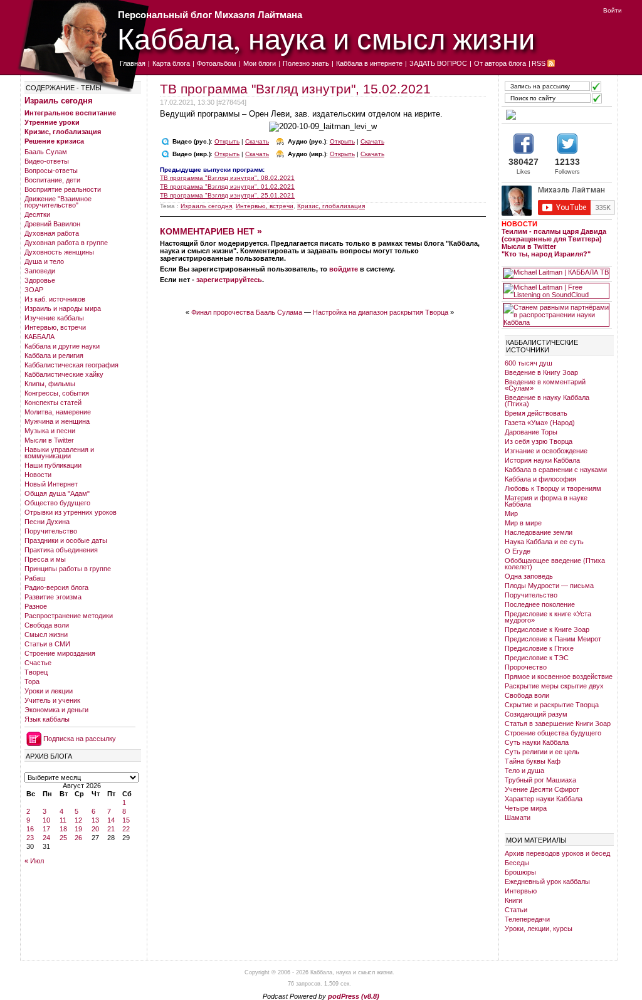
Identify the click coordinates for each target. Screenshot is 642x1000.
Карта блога (171, 63)
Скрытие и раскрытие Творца (552, 705)
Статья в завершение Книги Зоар (558, 723)
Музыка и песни (49, 430)
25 (63, 837)
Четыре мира (526, 808)
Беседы (517, 863)
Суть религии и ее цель (542, 752)
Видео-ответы (46, 161)
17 (46, 829)
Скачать (257, 141)
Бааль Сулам (45, 151)
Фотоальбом (216, 63)
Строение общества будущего (553, 733)
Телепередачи (527, 919)
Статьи (516, 910)
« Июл (34, 861)
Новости (37, 474)
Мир (511, 513)
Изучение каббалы (54, 318)
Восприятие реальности (62, 189)
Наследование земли (538, 532)
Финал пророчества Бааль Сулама (246, 312)
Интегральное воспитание (70, 113)
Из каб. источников (54, 299)
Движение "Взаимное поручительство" (58, 202)
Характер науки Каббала (543, 799)
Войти (612, 10)
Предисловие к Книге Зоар (547, 629)
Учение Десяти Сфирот (542, 789)
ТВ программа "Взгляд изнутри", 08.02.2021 (227, 177)
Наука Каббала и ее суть (544, 542)
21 (111, 829)
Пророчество (526, 667)
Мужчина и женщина (57, 421)
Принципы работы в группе (67, 568)
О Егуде (517, 551)
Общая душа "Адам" (57, 493)
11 (63, 820)
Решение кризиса (54, 141)
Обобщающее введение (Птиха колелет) (555, 563)
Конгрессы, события (56, 393)
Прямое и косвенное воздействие (559, 676)
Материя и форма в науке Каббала (546, 501)
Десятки (37, 214)
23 (30, 837)
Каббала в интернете (369, 63)
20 (95, 829)
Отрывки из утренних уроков (70, 512)
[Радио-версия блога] (556, 115)
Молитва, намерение (57, 412)
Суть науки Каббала (537, 742)
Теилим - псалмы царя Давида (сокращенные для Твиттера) (554, 235)
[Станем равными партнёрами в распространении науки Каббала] (556, 315)
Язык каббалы (47, 719)
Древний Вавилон (52, 224)
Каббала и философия (540, 479)
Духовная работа (51, 233)
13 (95, 820)
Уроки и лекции (48, 691)
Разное (35, 606)
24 (46, 837)
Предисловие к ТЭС (537, 658)
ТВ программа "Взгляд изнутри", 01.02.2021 (227, 186)
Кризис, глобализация (62, 131)
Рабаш (35, 578)
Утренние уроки (52, 122)
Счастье (37, 662)
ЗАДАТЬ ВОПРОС (438, 63)
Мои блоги (259, 63)
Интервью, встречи (55, 327)
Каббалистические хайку (63, 374)
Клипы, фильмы (49, 383)
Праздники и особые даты (65, 540)
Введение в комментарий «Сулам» (545, 385)
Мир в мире (523, 523)
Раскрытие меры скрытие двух (554, 686)
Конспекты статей (53, 402)
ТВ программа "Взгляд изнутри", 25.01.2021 (227, 195)
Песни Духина (47, 521)
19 (78, 829)
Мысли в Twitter (49, 440)
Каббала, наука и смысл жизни (326, 38)
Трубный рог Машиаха (540, 780)
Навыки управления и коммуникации (59, 453)
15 (126, 820)
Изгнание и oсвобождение (546, 451)
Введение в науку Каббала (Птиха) (547, 400)
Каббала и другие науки (62, 346)
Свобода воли (46, 625)
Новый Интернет (51, 484)
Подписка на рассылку (79, 738)
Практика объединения (61, 550)
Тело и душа (524, 770)
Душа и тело (44, 261)
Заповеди (39, 271)
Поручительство (50, 531)
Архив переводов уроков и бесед (557, 853)
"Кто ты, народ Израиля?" (546, 254)
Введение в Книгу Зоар (541, 372)
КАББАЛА (39, 336)
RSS (538, 63)
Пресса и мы (45, 559)
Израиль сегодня (58, 100)
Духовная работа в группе (66, 242)
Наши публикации (53, 465)
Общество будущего (57, 503)
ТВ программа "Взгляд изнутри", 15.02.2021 (295, 89)
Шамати (517, 817)
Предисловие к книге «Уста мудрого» (548, 617)
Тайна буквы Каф (532, 761)
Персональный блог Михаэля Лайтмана (210, 14)
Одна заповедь (529, 576)
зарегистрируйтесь (229, 279)
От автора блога (500, 63)
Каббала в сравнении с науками (556, 469)
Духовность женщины (59, 252)
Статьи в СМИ (47, 644)
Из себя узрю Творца (538, 441)
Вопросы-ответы (51, 170)
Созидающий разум (536, 714)
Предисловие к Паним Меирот (553, 639)
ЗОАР (33, 289)
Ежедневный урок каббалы (547, 881)
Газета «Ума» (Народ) (540, 422)
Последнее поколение (540, 604)
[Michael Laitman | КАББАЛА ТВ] (556, 273)
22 (126, 829)
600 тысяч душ (528, 363)
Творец (36, 672)
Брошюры (520, 872)
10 (46, 820)
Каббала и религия (53, 355)
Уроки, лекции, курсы (538, 928)
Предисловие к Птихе (539, 648)
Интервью (521, 891)
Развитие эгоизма (53, 597)
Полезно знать (306, 63)
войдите (343, 269)
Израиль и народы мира (62, 308)
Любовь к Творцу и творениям (553, 488)
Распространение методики (68, 615)
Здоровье (39, 280)
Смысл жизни (46, 634)
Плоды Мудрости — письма (549, 585)
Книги (513, 900)
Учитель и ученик (52, 700)
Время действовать (536, 413)
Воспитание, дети (52, 180)
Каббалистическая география (71, 365)
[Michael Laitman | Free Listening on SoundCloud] (556, 291)
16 (30, 829)
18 (63, 829)
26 (78, 837)
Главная (132, 63)
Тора (31, 681)
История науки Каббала (542, 460)
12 (78, 820)
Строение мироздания (59, 653)
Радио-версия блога (56, 587)
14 (111, 820)
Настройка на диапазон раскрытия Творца (380, 312)
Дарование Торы (531, 432)
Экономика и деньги (56, 709)
